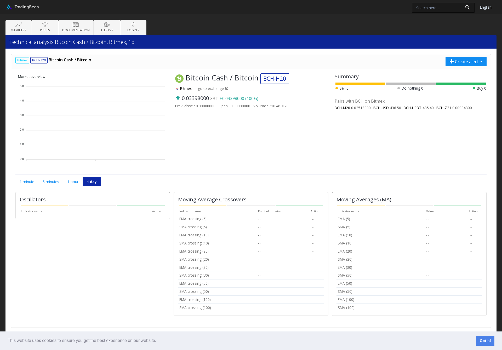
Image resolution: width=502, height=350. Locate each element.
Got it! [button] (485, 341)
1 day (92, 181)
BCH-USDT (412, 107)
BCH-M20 (342, 107)
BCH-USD (381, 107)
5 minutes (51, 181)
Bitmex (186, 88)
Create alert (466, 62)
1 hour (72, 181)
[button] (158, 341)
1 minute (27, 181)
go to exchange (211, 88)
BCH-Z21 (443, 107)
